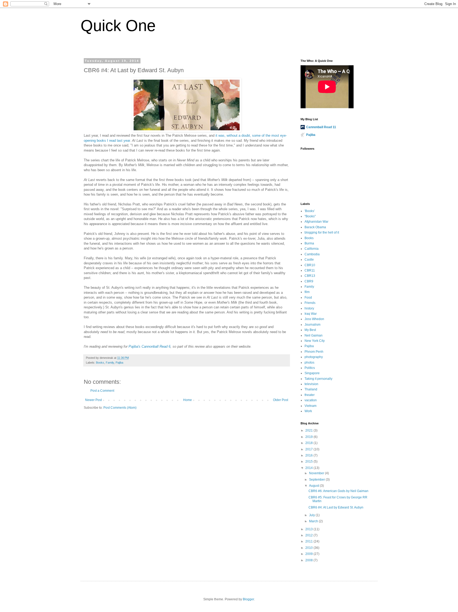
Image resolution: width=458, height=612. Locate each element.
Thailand (311, 389)
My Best (310, 330)
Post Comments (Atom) (119, 408)
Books (100, 362)
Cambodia (312, 254)
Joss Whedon (314, 319)
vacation (311, 400)
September (317, 479)
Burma (309, 243)
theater (310, 395)
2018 (309, 443)
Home (187, 400)
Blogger (248, 599)
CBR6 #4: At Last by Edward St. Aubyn (336, 507)
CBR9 (309, 281)
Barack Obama (315, 227)
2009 (309, 554)
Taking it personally (318, 379)
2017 (309, 449)
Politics (310, 368)
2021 (309, 430)
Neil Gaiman (314, 335)
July (312, 515)
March (314, 521)
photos (309, 362)
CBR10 (310, 265)
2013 (309, 529)
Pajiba (119, 362)
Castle (309, 259)
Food (308, 297)
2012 (309, 535)
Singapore (312, 373)
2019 (309, 437)
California (312, 249)
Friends (310, 303)
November (317, 473)
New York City (315, 341)
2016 (309, 455)
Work (308, 411)
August (314, 486)
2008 (309, 560)
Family (110, 362)
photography (314, 357)
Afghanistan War (316, 221)
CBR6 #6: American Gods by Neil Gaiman (338, 491)
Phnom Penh (314, 352)
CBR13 (310, 276)
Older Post (280, 400)
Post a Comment (102, 391)
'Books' (310, 211)
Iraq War (311, 314)
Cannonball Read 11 (321, 127)
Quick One (118, 26)
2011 (309, 541)
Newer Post (93, 400)
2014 (309, 468)
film (307, 292)
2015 (309, 461)
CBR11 (310, 270)
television (311, 384)
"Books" (310, 216)
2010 (309, 548)
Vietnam (310, 406)
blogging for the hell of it (322, 232)
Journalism (312, 324)
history (309, 308)
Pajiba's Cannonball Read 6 (149, 346)
